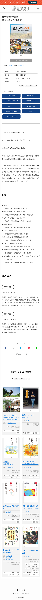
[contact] (24, 590)
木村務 (11, 65)
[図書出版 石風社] (21, 8)
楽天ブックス (11, 106)
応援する (33, 2)
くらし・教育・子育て (31, 85)
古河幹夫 (21, 65)
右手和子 (8, 557)
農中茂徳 (28, 467)
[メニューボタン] (38, 8)
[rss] (22, 590)
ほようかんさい (12, 423)
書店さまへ (16, 593)
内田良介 (8, 512)
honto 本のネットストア (11, 101)
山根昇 (27, 420)
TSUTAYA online (30, 101)
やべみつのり (9, 559)
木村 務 (7, 287)
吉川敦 (27, 511)
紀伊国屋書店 (11, 95)
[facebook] (17, 590)
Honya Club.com (11, 116)
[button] (5, 348)
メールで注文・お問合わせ (21, 60)
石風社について (24, 593)
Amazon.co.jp (30, 95)
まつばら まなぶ (11, 467)
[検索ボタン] (4, 8)
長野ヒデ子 (9, 556)
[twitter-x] (20, 590)
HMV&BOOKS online (11, 111)
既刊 (22, 85)
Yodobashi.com (30, 106)
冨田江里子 (29, 556)
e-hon (30, 111)
